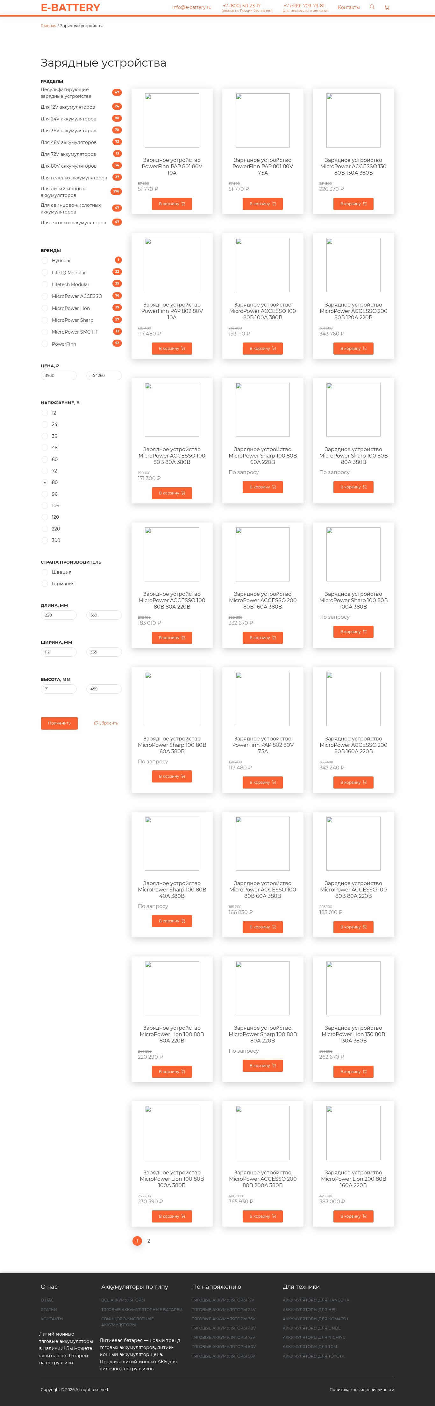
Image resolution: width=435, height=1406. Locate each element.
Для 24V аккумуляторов (80, 119)
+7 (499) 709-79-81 (305, 8)
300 (56, 540)
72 (54, 471)
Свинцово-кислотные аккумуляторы (127, 1321)
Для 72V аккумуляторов (80, 154)
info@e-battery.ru (191, 7)
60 (55, 459)
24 (54, 424)
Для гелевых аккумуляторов (80, 178)
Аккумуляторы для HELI (310, 1309)
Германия (63, 584)
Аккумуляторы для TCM (310, 1346)
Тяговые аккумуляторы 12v (223, 1300)
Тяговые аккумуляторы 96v (223, 1356)
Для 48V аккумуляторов (80, 142)
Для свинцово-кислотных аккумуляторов (80, 208)
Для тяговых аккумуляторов (80, 223)
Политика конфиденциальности (362, 1389)
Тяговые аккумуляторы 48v (224, 1328)
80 (55, 482)
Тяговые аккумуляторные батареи (141, 1309)
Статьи (49, 1309)
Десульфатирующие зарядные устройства (80, 93)
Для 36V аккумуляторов (80, 130)
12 (54, 413)
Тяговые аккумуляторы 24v (223, 1309)
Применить (59, 723)
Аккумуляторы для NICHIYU (314, 1337)
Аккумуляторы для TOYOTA (314, 1356)
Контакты (349, 7)
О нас (47, 1300)
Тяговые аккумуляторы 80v (224, 1346)
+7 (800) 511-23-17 (247, 8)
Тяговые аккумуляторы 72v (223, 1337)
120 (55, 517)
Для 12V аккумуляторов (80, 107)
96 (55, 494)
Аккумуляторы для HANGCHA (316, 1300)
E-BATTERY (70, 7)
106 (55, 505)
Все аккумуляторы (123, 1300)
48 (55, 448)
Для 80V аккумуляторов (80, 166)
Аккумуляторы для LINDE (312, 1328)
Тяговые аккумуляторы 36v (223, 1318)
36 (54, 436)
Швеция (61, 572)
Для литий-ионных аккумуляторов (80, 192)
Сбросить (108, 723)
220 (56, 529)
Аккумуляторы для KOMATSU (315, 1318)
